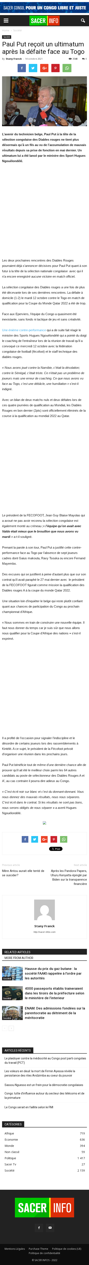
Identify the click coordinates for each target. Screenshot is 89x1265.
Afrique (9, 1133)
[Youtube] (50, 1228)
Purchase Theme (38, 1249)
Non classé (12, 1152)
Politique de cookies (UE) (66, 1249)
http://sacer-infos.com (44, 932)
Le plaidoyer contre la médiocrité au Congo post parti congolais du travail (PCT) (45, 1060)
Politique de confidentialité (44, 1253)
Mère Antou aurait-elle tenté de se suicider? (23, 873)
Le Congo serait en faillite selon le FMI (29, 1107)
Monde (9, 1146)
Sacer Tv (10, 1164)
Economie (11, 1139)
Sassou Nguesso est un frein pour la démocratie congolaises (44, 1085)
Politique (10, 1158)
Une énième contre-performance (24, 330)
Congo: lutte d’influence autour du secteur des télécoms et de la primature (44, 1095)
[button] (83, 20)
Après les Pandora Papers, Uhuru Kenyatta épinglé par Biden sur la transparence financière (69, 877)
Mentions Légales (15, 1249)
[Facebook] (39, 1228)
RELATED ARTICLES (17, 952)
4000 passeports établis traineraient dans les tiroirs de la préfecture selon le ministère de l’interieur (54, 993)
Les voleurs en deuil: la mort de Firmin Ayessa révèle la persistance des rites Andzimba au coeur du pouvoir (40, 1073)
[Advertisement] (44, 213)
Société (6, 36)
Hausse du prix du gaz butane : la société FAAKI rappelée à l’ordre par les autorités (53, 973)
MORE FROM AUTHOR (19, 958)
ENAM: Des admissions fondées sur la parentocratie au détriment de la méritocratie (55, 1013)
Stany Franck (14, 58)
